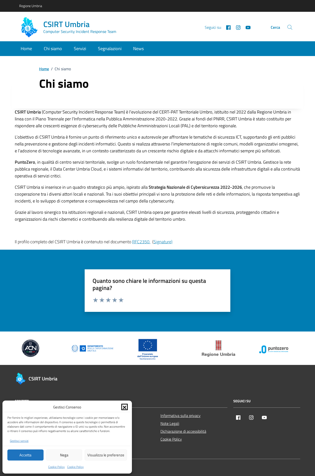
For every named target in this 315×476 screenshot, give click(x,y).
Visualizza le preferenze (105, 455)
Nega (64, 455)
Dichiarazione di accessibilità (183, 431)
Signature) (163, 241)
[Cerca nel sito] (290, 27)
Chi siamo (53, 48)
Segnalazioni (110, 48)
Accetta (25, 455)
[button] (124, 406)
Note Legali (169, 423)
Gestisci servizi (19, 441)
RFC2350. (141, 241)
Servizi (80, 48)
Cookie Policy (56, 467)
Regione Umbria (30, 5)
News (138, 48)
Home (26, 48)
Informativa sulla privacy (180, 415)
